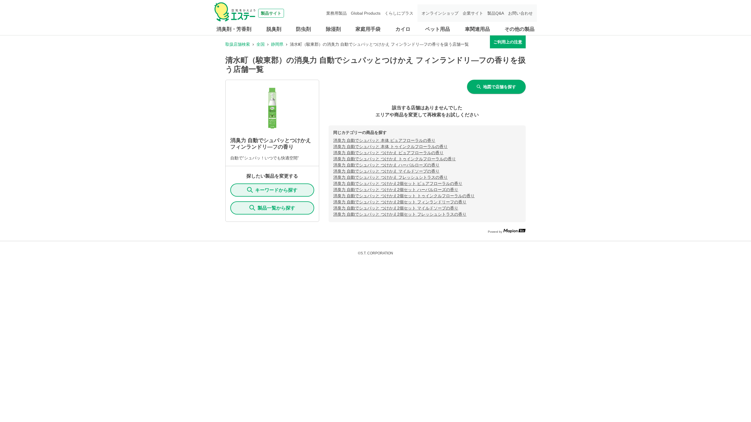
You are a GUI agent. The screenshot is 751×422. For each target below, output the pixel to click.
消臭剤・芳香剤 (233, 29)
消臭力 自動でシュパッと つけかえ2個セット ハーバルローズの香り (395, 189)
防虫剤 (303, 29)
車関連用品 (477, 29)
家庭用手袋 (368, 29)
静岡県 (277, 44)
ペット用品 (437, 29)
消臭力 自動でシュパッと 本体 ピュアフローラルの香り (384, 140)
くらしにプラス (399, 13)
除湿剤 (333, 29)
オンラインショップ (440, 13)
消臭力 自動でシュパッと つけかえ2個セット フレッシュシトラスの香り (399, 214)
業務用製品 (336, 13)
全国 (260, 44)
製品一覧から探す (276, 207)
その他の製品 (520, 29)
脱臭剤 (273, 29)
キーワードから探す (276, 190)
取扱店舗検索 (237, 44)
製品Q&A (495, 13)
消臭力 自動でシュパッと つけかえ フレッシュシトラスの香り (390, 177)
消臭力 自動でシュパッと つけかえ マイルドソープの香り (386, 171)
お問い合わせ (520, 13)
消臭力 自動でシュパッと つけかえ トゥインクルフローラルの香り (394, 158)
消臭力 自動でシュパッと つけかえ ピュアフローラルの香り (388, 152)
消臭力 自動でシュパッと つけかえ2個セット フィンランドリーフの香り (399, 202)
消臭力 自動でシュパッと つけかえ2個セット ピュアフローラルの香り (397, 183)
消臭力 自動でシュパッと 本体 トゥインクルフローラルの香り (390, 146)
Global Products (365, 13)
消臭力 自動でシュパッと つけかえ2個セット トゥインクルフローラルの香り (404, 195)
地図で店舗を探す (499, 86)
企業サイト (473, 13)
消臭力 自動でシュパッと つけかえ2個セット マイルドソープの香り (395, 208)
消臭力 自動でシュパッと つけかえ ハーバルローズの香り (386, 165)
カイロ (402, 29)
